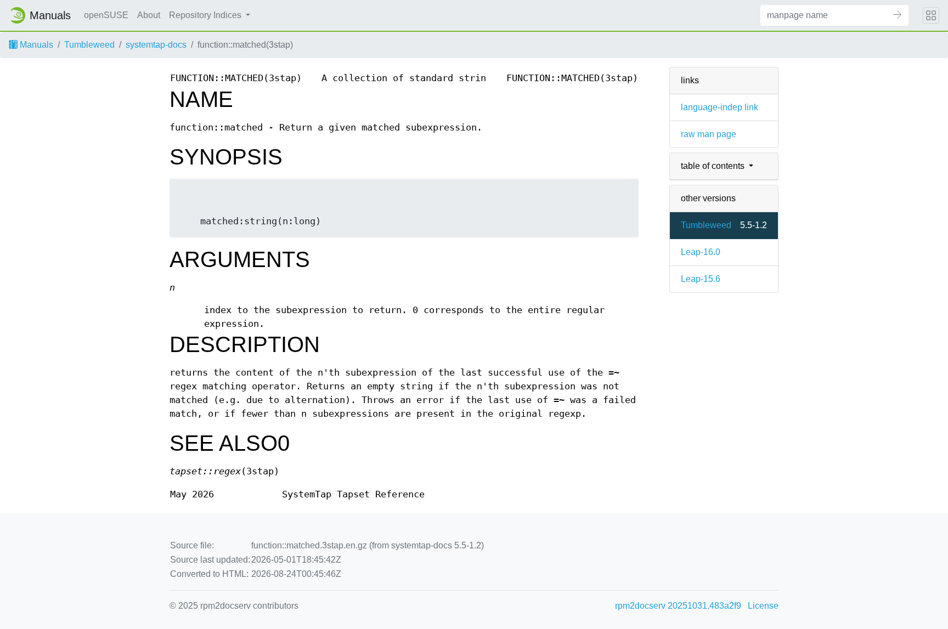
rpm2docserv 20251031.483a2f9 (678, 605)
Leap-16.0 (700, 252)
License (763, 605)
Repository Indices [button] (206, 15)
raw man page (708, 134)
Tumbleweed (89, 44)
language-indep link (719, 107)
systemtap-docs (156, 44)
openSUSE (106, 15)
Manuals (35, 44)
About (148, 15)
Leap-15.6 (700, 279)
